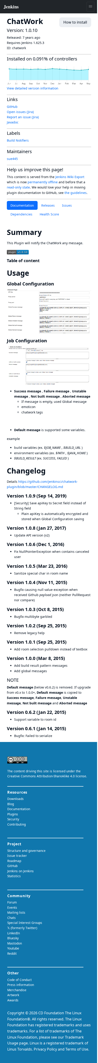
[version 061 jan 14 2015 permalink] (69, 728)
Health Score (49, 214)
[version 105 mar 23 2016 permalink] (70, 566)
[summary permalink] (46, 232)
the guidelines (75, 193)
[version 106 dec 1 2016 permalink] (67, 544)
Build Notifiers (18, 140)
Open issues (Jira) (20, 112)
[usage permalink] (33, 272)
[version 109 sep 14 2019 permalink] (69, 496)
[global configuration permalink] (56, 284)
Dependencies (21, 214)
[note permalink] (21, 680)
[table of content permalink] (42, 260)
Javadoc (12, 122)
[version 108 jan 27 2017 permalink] (69, 528)
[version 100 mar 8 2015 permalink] (67, 658)
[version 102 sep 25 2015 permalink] (69, 625)
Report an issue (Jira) (23, 117)
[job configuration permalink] (49, 340)
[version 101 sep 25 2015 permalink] (69, 642)
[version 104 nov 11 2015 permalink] (70, 582)
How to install (75, 22)
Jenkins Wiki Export (69, 177)
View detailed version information (32, 88)
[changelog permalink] (50, 470)
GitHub (12, 106)
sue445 (12, 159)
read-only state (18, 187)
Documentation (22, 205)
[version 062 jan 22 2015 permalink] (69, 712)
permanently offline (43, 182)
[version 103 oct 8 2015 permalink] (66, 609)
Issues (67, 205)
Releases (48, 205)
